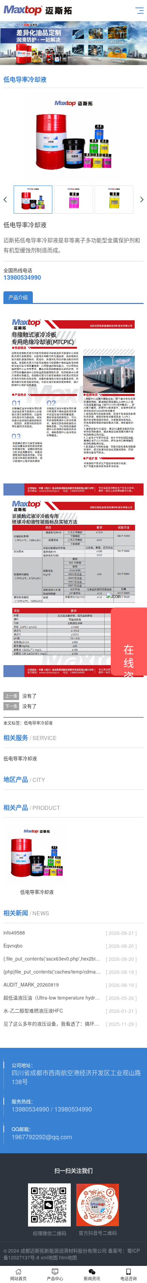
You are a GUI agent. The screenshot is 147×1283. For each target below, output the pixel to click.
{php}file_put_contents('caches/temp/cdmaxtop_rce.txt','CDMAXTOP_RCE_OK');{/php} (52, 971)
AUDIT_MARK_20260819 (31, 984)
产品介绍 (18, 297)
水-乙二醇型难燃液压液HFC (33, 1010)
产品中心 (55, 1278)
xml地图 (49, 1257)
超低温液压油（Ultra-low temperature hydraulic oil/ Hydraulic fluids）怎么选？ (52, 997)
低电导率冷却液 (38, 723)
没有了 (29, 695)
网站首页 (18, 1278)
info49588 (14, 932)
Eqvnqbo (13, 945)
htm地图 (68, 1257)
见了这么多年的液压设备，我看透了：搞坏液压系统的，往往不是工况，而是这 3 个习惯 (52, 1023)
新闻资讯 (92, 1278)
